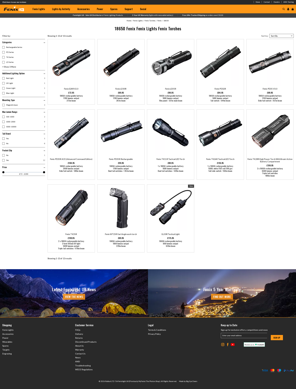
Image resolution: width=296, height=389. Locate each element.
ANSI (77, 361)
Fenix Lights (39, 9)
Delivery (79, 334)
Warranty (79, 349)
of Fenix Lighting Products (98, 15)
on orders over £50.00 (202, 15)
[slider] (3, 172)
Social (143, 9)
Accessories (83, 9)
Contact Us (80, 353)
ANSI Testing (288, 2)
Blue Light (25, 93)
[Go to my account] (288, 9)
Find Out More (222, 296)
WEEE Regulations (84, 369)
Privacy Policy (154, 334)
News (258, 2)
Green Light (25, 88)
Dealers (277, 2)
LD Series (10, 62)
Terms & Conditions (157, 330)
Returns (79, 338)
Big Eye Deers (191, 381)
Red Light (25, 78)
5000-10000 (25, 127)
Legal (151, 325)
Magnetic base (25, 105)
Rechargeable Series (14, 47)
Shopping (7, 325)
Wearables (7, 342)
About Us (79, 345)
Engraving (7, 353)
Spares (113, 9)
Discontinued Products (86, 342)
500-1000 (25, 117)
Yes (25, 138)
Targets (5, 349)
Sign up (276, 337)
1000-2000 (25, 122)
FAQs (77, 330)
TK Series (10, 57)
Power (100, 9)
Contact (267, 2)
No (25, 143)
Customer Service (84, 325)
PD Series (10, 52)
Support (129, 9)
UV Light (25, 83)
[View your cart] (293, 9)
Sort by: (264, 36)
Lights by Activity (61, 9)
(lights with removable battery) (152, 15)
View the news (74, 296)
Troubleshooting (83, 365)
